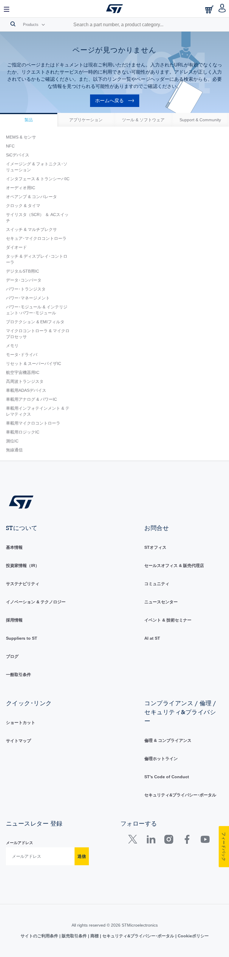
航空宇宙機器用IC (22, 372)
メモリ (12, 345)
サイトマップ (18, 740)
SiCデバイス (17, 155)
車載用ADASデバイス (26, 390)
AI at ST (152, 638)
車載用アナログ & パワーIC (31, 399)
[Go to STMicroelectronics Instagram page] (168, 840)
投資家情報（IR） (22, 565)
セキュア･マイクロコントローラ (36, 238)
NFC (10, 146)
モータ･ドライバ (21, 354)
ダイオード (16, 247)
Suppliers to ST (21, 638)
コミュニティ (156, 583)
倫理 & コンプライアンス (167, 740)
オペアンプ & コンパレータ (31, 196)
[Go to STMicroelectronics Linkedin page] (151, 840)
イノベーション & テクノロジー (36, 601)
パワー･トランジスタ (26, 289)
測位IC (12, 441)
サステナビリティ (22, 583)
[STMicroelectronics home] (114, 8)
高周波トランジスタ (25, 381)
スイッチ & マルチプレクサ (31, 229)
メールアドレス (19, 843)
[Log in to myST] (222, 8)
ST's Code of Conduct (166, 776)
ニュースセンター (161, 601)
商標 (94, 935)
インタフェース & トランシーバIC (37, 178)
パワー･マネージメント (28, 298)
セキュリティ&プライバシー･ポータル (180, 795)
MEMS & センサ (21, 137)
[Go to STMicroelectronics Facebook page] (187, 840)
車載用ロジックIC (22, 432)
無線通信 (14, 450)
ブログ (12, 656)
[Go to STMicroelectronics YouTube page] (205, 840)
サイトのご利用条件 (40, 935)
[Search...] (13, 24)
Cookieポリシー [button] (193, 935)
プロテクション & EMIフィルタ (35, 321)
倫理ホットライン (161, 758)
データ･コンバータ (23, 280)
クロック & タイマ (23, 205)
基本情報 (14, 547)
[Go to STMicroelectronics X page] (134, 840)
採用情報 (14, 620)
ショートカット (20, 722)
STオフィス (155, 547)
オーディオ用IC (20, 187)
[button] (7, 9)
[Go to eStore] (210, 9)
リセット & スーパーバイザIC (33, 363)
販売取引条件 (74, 935)
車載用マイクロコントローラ (33, 423)
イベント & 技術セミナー (167, 620)
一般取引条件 (18, 674)
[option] (28, 120)
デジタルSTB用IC (22, 271)
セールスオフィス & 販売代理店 (174, 565)
